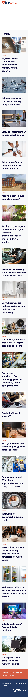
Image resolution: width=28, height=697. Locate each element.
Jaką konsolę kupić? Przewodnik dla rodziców (12, 627)
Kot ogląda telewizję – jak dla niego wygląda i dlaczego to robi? (13, 446)
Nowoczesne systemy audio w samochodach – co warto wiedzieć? (14, 272)
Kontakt (12, 675)
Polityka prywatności (16, 672)
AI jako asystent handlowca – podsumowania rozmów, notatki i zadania (10, 64)
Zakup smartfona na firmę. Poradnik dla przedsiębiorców (12, 165)
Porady (4, 55)
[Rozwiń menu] (24, 3)
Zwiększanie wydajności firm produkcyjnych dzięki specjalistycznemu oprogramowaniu (12, 379)
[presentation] (14, 45)
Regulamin (6, 675)
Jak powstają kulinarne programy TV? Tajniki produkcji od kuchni (13, 342)
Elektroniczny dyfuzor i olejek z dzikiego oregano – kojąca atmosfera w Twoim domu (13, 553)
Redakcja (5, 672)
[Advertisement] (14, 18)
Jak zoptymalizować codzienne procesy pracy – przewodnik (12, 101)
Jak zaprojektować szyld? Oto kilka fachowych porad (11, 660)
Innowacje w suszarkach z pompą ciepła (12, 517)
